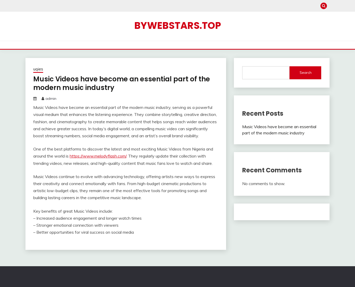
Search (306, 72)
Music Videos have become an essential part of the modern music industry (121, 83)
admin (50, 98)
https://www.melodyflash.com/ (98, 156)
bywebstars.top (177, 25)
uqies (38, 69)
